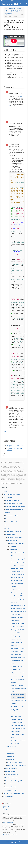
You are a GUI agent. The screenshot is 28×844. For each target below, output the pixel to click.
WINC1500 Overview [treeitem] (11, 790)
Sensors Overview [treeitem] (10, 771)
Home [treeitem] (5, 491)
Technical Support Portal (9, 835)
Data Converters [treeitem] (10, 519)
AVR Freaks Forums (8, 822)
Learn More (5, 809)
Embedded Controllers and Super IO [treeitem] (15, 523)
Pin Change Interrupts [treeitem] (17, 722)
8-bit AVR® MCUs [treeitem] (12, 540)
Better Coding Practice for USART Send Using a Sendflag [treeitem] (17, 583)
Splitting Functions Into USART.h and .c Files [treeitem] (18, 649)
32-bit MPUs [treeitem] (10, 756)
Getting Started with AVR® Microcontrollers (11, 12)
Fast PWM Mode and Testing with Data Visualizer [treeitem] (17, 710)
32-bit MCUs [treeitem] (10, 753)
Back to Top (6, 431)
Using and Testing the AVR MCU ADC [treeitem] (18, 702)
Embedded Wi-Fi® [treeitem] (10, 787)
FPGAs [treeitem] (7, 528)
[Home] (5, 8)
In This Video (6, 806)
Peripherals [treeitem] (12, 546)
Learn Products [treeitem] (8, 497)
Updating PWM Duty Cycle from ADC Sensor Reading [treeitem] (17, 679)
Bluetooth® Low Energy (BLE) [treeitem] (13, 781)
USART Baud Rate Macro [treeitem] (18, 667)
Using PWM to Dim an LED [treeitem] (18, 725)
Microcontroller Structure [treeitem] (16, 543)
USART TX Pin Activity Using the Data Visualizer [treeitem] (18, 671)
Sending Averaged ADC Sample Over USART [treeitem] (17, 637)
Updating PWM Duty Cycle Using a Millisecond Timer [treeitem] (18, 688)
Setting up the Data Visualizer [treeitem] (16, 643)
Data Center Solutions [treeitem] (11, 515)
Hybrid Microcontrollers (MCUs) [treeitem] (16, 765)
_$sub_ (7, 456)
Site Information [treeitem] (8, 796)
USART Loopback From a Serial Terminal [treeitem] (18, 730)
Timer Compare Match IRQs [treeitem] (17, 736)
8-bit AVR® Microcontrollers (14, 10)
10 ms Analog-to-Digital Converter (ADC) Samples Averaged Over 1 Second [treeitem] (18, 562)
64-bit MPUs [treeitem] (10, 759)
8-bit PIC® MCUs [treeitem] (12, 747)
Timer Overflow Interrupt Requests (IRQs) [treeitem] (18, 742)
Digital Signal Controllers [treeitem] (14, 762)
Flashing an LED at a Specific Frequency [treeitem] (17, 591)
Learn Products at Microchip (14, 8)
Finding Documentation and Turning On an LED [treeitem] (18, 576)
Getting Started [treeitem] (13, 549)
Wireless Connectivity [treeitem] (11, 777)
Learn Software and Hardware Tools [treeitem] (14, 793)
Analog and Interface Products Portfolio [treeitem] (14, 511)
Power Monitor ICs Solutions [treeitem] (13, 503)
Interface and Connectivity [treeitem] (13, 531)
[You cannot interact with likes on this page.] (4, 454)
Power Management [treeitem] (11, 768)
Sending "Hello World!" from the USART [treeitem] (17, 631)
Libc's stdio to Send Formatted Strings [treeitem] (16, 717)
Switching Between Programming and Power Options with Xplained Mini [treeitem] (18, 659)
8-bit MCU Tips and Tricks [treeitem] (14, 537)
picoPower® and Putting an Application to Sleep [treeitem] (18, 606)
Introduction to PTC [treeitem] (17, 596)
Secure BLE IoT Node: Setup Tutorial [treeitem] (17, 619)
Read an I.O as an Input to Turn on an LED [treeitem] (18, 612)
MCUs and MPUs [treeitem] (10, 534)
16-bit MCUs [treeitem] (10, 750)
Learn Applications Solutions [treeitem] (12, 494)
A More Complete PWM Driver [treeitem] (17, 554)
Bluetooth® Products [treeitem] (11, 784)
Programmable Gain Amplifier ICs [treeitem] (15, 506)
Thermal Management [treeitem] (11, 774)
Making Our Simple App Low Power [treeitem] (18, 600)
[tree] (14, 491)
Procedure (5, 807)
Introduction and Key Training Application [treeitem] (17, 569)
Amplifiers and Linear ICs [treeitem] (12, 500)
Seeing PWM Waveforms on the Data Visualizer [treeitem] (18, 625)
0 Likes (6, 454)
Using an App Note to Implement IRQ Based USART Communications (14, 15)
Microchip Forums (8, 821)
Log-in (22, 4)
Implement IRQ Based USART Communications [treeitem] (18, 696)
